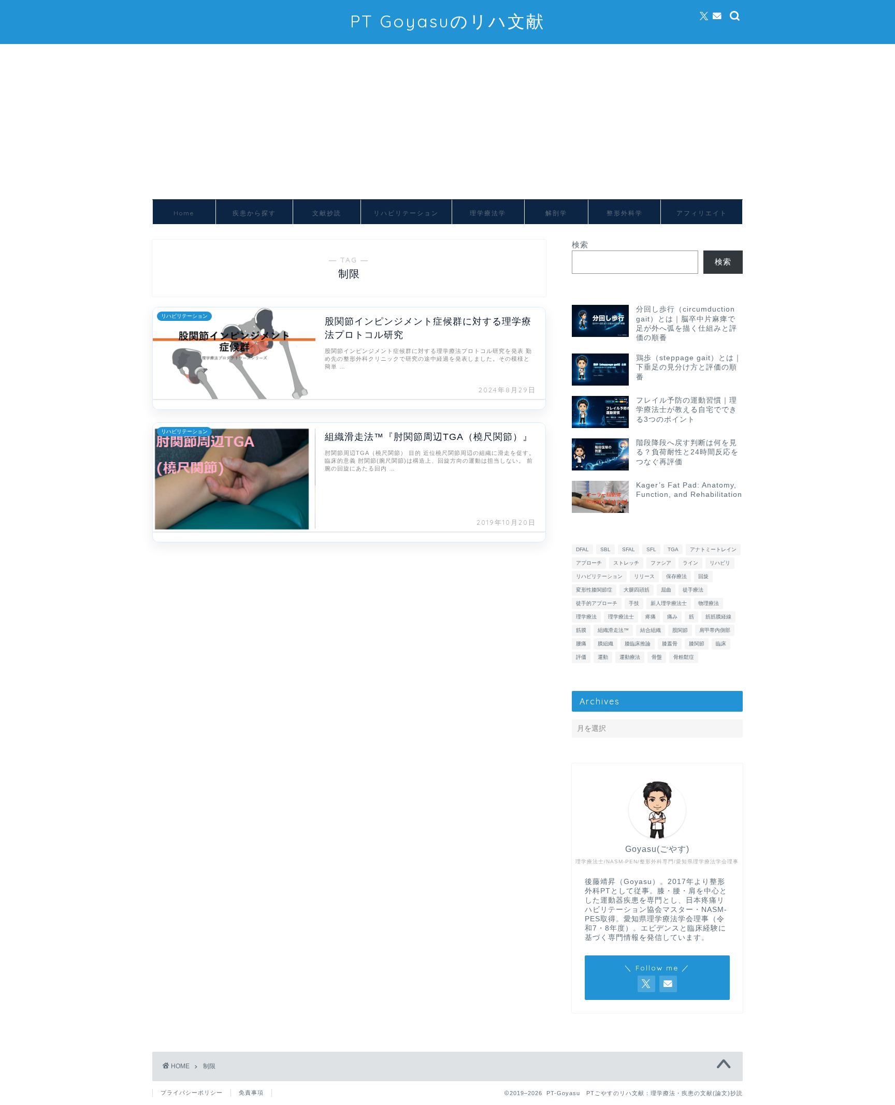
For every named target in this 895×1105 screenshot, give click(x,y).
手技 (634, 603)
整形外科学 (625, 213)
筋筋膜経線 (718, 617)
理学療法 (586, 617)
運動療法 (629, 657)
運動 (603, 657)
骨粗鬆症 (683, 657)
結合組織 (650, 630)
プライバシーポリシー (192, 1092)
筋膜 (581, 630)
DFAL (582, 549)
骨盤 (657, 657)
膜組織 (605, 643)
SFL (651, 549)
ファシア (661, 563)
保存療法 (676, 576)
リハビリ (720, 563)
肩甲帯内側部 (714, 630)
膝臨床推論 (638, 643)
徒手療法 (693, 590)
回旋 (703, 576)
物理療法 (708, 603)
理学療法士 (621, 617)
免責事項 (251, 1092)
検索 (580, 244)
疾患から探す (254, 213)
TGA (673, 549)
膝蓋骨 (669, 643)
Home (184, 213)
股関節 (680, 630)
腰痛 (581, 643)
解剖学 (556, 213)
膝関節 (696, 643)
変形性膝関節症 (594, 590)
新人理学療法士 (669, 603)
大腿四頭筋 (636, 590)
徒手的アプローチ (596, 603)
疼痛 (650, 617)
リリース (644, 576)
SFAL (628, 549)
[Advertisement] (447, 121)
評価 (581, 657)
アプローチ (589, 563)
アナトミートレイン (713, 549)
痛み (672, 617)
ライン (690, 563)
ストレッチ (626, 563)
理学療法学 (488, 213)
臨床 (721, 643)
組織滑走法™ (613, 630)
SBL (605, 549)
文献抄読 (326, 213)
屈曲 (666, 590)
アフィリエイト (701, 213)
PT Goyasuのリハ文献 (447, 21)
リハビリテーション (406, 213)
